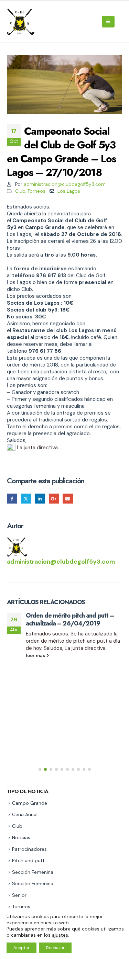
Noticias (21, 837)
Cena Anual (24, 814)
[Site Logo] (21, 21)
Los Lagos (68, 191)
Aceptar (21, 947)
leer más (36, 655)
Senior (19, 895)
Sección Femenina (32, 872)
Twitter (26, 499)
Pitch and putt (28, 860)
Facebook (12, 499)
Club (20, 191)
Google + (54, 499)
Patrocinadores (29, 849)
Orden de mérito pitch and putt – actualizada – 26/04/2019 (70, 619)
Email (68, 499)
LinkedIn (40, 499)
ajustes (60, 935)
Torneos (36, 191)
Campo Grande (29, 803)
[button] (108, 21)
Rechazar (55, 947)
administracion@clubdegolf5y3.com (65, 184)
